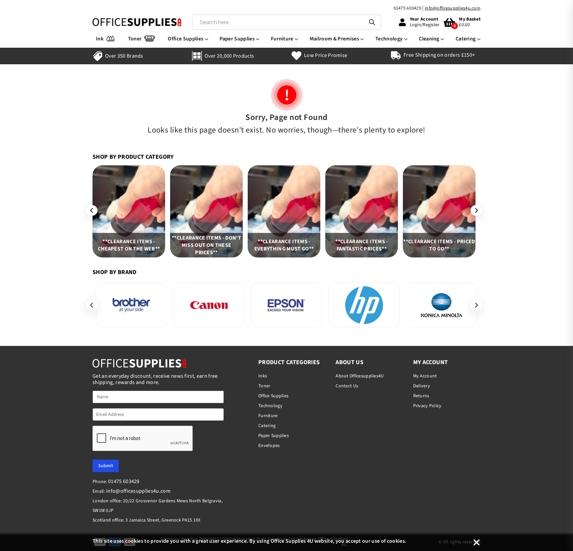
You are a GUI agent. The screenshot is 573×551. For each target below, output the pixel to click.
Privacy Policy (427, 406)
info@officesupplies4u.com (452, 8)
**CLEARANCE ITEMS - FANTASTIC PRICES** (361, 245)
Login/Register (425, 25)
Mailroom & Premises (334, 38)
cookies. (397, 541)
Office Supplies (185, 38)
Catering (466, 38)
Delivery (421, 386)
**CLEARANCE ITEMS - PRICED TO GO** (439, 245)
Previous (89, 210)
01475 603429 (407, 8)
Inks (262, 376)
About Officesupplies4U (360, 376)
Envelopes (269, 445)
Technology (389, 38)
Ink (99, 38)
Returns (421, 396)
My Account (425, 376)
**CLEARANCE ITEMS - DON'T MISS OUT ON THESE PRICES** (206, 245)
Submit (105, 466)
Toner (135, 38)
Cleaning (429, 38)
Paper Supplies (237, 38)
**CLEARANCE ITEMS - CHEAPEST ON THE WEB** (129, 245)
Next (474, 210)
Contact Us (347, 386)
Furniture (282, 38)
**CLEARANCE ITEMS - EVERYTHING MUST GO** (284, 245)
